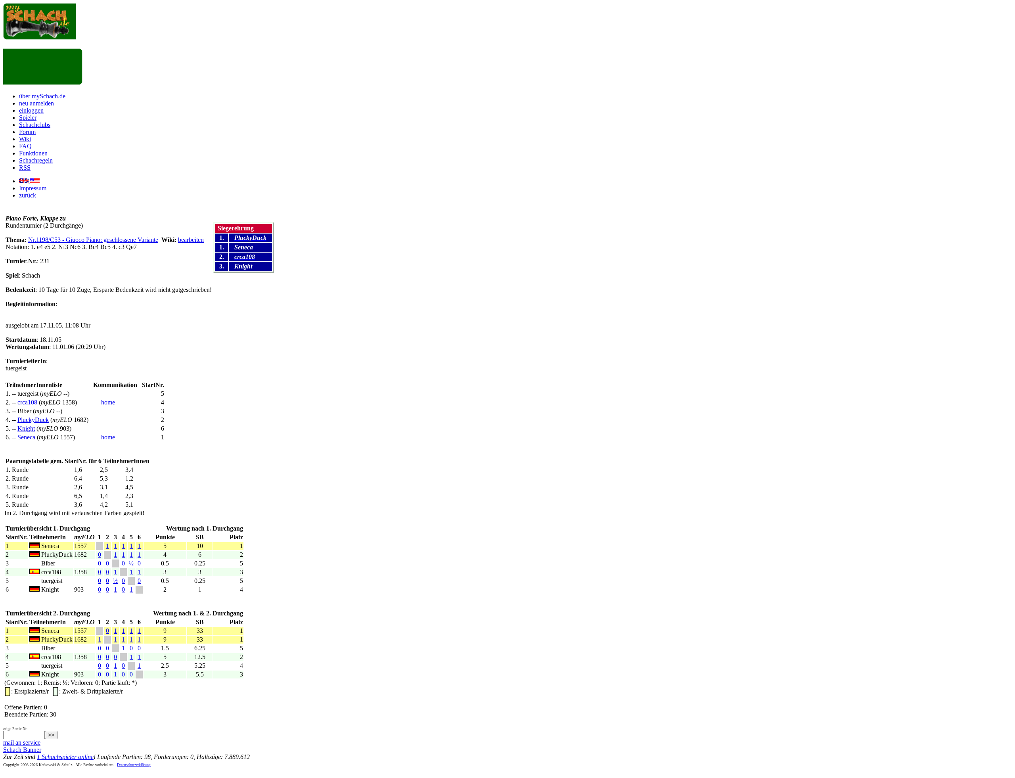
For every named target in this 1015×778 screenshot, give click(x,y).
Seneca (26, 437)
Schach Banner (22, 749)
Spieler (27, 117)
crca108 (27, 402)
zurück (27, 195)
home (108, 402)
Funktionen (33, 153)
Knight (26, 428)
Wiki (25, 139)
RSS (25, 167)
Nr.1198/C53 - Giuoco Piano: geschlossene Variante (93, 239)
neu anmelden (36, 103)
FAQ (25, 146)
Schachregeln (36, 160)
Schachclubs (34, 124)
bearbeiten (191, 239)
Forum (27, 131)
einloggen (31, 110)
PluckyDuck (33, 419)
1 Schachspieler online (65, 756)
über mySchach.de (42, 96)
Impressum (32, 188)
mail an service (21, 742)
